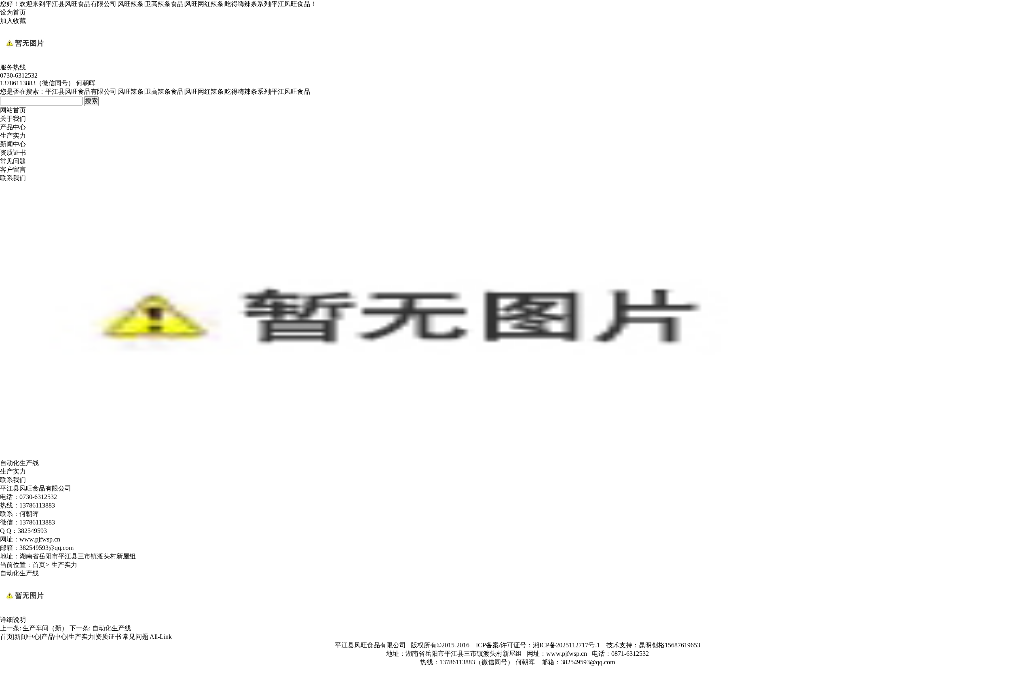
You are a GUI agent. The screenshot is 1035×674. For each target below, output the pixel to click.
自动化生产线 (111, 628)
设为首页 (13, 12)
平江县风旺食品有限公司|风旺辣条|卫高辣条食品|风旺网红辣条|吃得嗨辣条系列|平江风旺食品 (177, 3)
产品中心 (13, 127)
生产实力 (13, 135)
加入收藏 (13, 20)
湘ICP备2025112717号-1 (566, 645)
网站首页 (13, 110)
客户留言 (13, 169)
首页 (38, 564)
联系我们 (13, 178)
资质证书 (13, 152)
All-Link (161, 636)
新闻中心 (13, 144)
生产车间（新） (45, 628)
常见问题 (13, 161)
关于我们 (13, 118)
